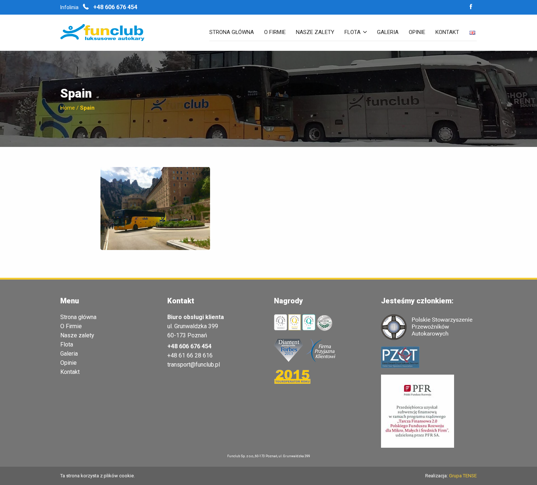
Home (67, 108)
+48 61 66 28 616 (190, 355)
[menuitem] (231, 35)
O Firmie (71, 326)
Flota (352, 32)
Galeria (388, 32)
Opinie (417, 32)
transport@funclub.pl (193, 364)
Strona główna (231, 32)
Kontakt (447, 32)
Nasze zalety (315, 32)
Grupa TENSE (463, 475)
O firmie (275, 32)
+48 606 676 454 (114, 7)
